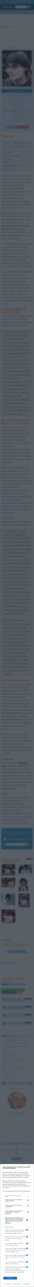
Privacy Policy (26, 1284)
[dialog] (17, 1225)
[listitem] (17, 1196)
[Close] (30, 1167)
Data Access (17, 1284)
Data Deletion (7, 1284)
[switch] (27, 1200)
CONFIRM (10, 1278)
